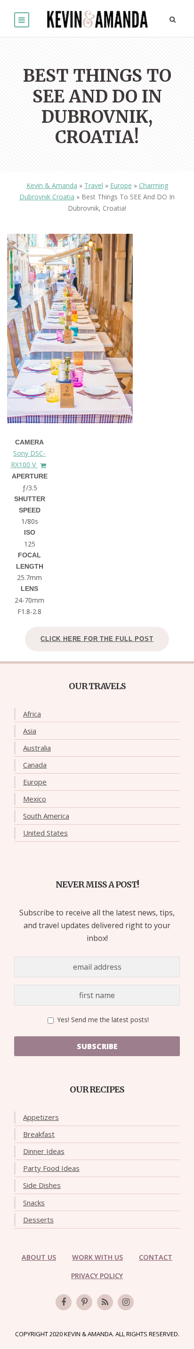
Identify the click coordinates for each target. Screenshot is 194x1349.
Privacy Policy (97, 1275)
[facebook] (64, 1302)
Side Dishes (42, 1185)
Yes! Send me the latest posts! (102, 1019)
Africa (32, 713)
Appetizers (41, 1117)
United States (45, 832)
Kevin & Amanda (51, 185)
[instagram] (126, 1302)
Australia (37, 747)
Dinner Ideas (44, 1151)
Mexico (34, 798)
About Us (39, 1257)
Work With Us (97, 1257)
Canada (35, 764)
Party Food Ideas (51, 1168)
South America (46, 815)
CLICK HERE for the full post (96, 638)
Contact (155, 1257)
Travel (93, 185)
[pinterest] (84, 1302)
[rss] (105, 1302)
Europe (121, 185)
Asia (29, 730)
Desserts (38, 1219)
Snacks (34, 1202)
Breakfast (39, 1134)
